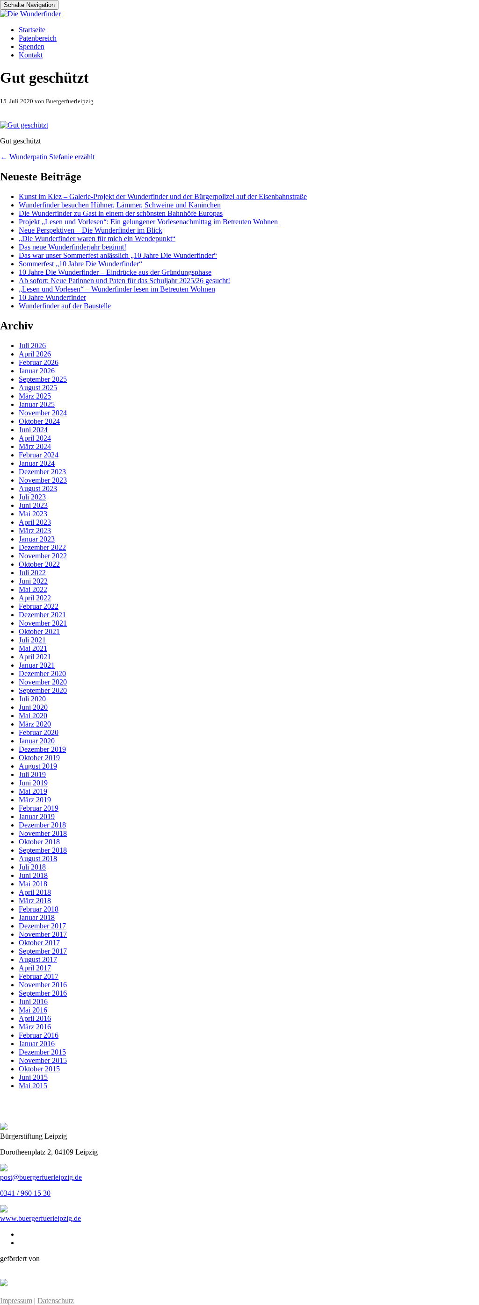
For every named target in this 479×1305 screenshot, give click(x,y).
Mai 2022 (33, 589)
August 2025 (38, 388)
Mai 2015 (33, 1086)
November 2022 (43, 556)
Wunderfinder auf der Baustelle (65, 306)
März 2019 (35, 800)
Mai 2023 (33, 514)
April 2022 (35, 598)
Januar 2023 (37, 539)
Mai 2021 (33, 648)
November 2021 (43, 623)
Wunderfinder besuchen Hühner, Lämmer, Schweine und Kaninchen (120, 205)
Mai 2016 (33, 1010)
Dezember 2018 (42, 825)
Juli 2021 (32, 640)
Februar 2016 (38, 1035)
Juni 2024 (33, 430)
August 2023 (38, 488)
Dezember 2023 (42, 472)
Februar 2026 (38, 362)
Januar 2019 (37, 816)
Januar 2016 (37, 1044)
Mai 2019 (33, 791)
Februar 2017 (38, 976)
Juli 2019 (32, 774)
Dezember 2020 (42, 673)
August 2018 (38, 859)
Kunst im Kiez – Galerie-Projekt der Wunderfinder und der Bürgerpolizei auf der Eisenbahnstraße (163, 196)
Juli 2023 (32, 497)
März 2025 (35, 396)
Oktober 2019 (39, 758)
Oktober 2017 (39, 943)
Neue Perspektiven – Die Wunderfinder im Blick (90, 230)
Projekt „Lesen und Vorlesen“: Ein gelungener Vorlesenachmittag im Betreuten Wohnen (148, 222)
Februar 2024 (38, 455)
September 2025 (43, 379)
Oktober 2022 (39, 564)
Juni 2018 (33, 875)
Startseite (32, 30)
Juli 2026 (32, 345)
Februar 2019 (38, 808)
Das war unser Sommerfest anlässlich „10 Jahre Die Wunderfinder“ (118, 255)
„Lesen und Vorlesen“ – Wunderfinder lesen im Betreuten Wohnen (117, 289)
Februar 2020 (38, 732)
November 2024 (43, 413)
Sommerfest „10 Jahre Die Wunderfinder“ (80, 264)
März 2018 (35, 901)
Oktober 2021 (39, 631)
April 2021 (35, 657)
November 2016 (43, 985)
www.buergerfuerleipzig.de (40, 1218)
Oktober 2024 (39, 421)
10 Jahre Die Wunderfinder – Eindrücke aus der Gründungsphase (115, 272)
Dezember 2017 (42, 926)
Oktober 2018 (39, 842)
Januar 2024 (37, 463)
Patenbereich (38, 38)
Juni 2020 (33, 707)
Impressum (16, 1301)
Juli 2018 (32, 867)
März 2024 (35, 446)
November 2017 (43, 934)
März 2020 (35, 724)
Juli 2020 (32, 699)
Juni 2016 (33, 1001)
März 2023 (35, 531)
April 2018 (35, 892)
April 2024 (35, 438)
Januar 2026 (37, 371)
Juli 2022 (32, 573)
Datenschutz (55, 1301)
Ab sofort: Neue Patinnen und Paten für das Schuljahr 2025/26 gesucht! (124, 281)
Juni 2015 (33, 1077)
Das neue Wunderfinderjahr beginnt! (72, 247)
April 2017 (35, 968)
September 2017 (43, 951)
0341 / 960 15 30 (25, 1193)
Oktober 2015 (39, 1069)
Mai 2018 (33, 884)
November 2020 (43, 682)
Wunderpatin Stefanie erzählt (47, 157)
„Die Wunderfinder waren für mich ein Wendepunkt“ (97, 238)
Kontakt (31, 55)
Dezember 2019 (42, 749)
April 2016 (35, 1018)
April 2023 (35, 522)
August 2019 (38, 766)
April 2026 (35, 354)
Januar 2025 (37, 404)
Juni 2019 (33, 783)
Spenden (31, 46)
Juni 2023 (33, 505)
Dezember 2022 (42, 547)
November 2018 (43, 833)
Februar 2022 (38, 606)
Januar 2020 (37, 741)
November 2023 (43, 480)
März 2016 (35, 1027)
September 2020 (43, 690)
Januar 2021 (37, 665)
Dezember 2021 (42, 615)
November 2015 (43, 1060)
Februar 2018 (38, 909)
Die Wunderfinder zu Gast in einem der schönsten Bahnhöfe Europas (121, 213)
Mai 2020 (33, 716)
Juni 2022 (33, 581)
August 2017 (38, 959)
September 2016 (43, 993)
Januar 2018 (37, 917)
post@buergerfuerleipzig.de (41, 1177)
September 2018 (43, 850)
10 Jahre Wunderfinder (52, 297)
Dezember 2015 (42, 1052)
